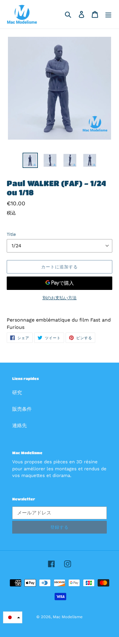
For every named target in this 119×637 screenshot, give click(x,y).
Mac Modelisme (68, 616)
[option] (30, 160)
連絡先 (19, 425)
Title (11, 234)
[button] (12, 617)
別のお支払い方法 (59, 297)
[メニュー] (108, 14)
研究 (17, 392)
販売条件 (22, 409)
